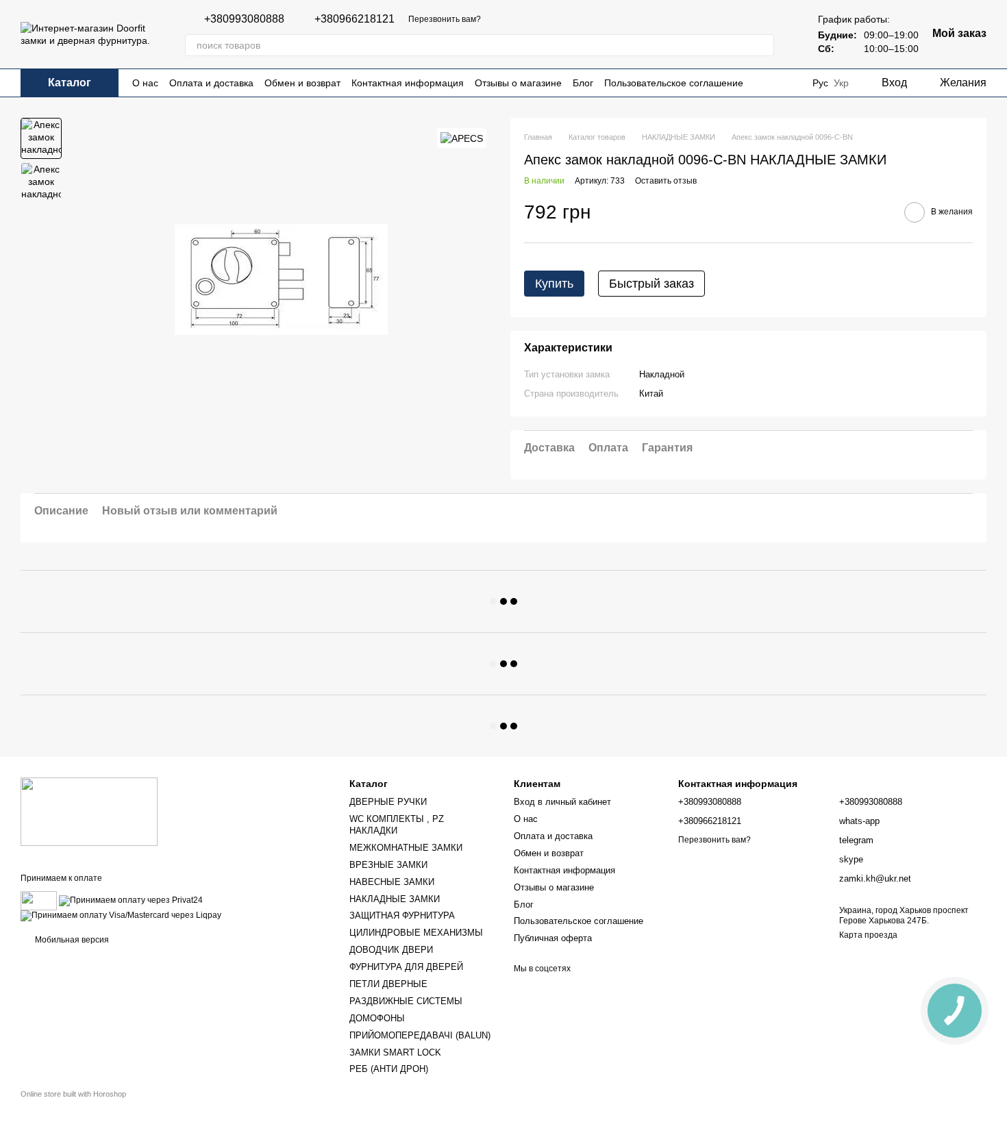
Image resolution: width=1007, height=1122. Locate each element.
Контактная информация (407, 82)
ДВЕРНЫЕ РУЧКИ (388, 802)
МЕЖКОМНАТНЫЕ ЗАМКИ (405, 848)
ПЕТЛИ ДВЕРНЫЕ (388, 984)
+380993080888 (244, 19)
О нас (145, 82)
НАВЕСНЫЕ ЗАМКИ (391, 882)
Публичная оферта (553, 938)
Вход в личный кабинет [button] (562, 802)
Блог (583, 82)
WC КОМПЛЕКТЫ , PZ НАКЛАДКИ (396, 825)
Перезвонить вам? (444, 19)
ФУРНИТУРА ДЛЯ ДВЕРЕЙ (406, 967)
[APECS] (461, 138)
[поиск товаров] (763, 45)
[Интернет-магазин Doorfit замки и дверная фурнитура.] (89, 811)
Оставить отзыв (666, 181)
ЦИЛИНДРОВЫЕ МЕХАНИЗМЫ (416, 932)
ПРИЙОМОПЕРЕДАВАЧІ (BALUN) (419, 1035)
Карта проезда (868, 935)
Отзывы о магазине (518, 82)
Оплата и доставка (211, 82)
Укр (841, 83)
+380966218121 (354, 19)
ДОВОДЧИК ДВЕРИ (391, 950)
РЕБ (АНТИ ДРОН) (388, 1069)
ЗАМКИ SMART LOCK (395, 1052)
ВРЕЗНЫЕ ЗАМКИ (388, 865)
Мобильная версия (71, 940)
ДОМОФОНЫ (377, 1018)
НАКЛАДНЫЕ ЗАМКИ (394, 899)
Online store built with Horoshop (73, 1094)
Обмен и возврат (302, 82)
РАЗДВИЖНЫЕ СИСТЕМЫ (405, 1001)
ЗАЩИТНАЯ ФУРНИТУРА (402, 915)
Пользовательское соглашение (673, 82)
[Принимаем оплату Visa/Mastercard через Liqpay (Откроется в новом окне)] (121, 915)
